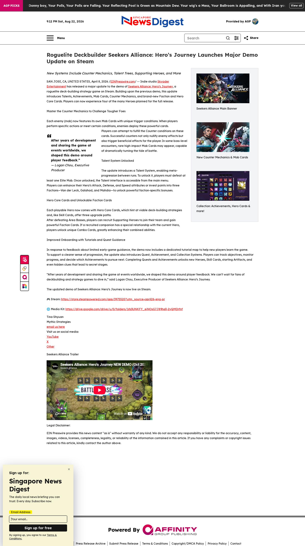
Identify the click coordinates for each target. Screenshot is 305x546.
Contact (235, 543)
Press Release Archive (91, 543)
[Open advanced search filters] (236, 38)
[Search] (228, 38)
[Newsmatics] (24, 286)
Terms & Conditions (155, 543)
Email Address (20, 512)
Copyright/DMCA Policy (188, 543)
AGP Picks (11, 5)
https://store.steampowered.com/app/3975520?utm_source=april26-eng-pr (113, 299)
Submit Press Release (123, 543)
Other (50, 346)
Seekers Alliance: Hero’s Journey (150, 86)
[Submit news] (24, 259)
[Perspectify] (24, 268)
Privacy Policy (217, 543)
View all (296, 5)
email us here (56, 326)
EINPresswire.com (122, 81)
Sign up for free (38, 528)
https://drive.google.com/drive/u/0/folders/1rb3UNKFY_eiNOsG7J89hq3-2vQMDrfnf (124, 309)
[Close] (69, 469)
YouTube (53, 336)
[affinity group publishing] (24, 277)
